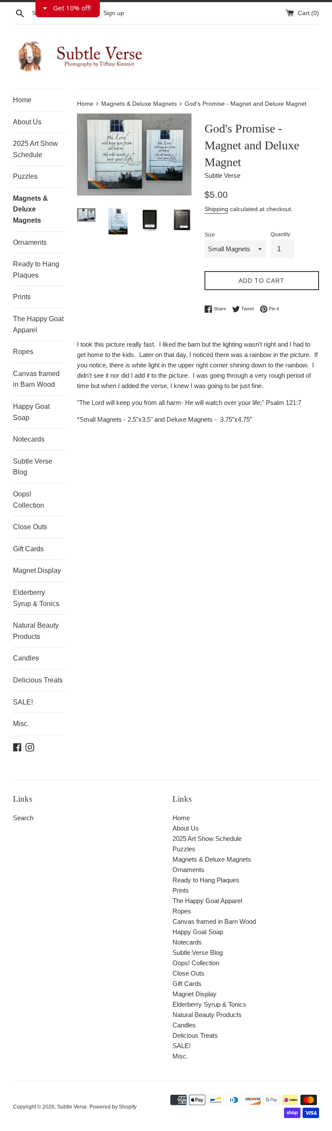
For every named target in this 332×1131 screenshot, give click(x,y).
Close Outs (30, 527)
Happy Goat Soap (31, 412)
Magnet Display (37, 570)
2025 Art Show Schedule (35, 149)
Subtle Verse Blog (32, 467)
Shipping (216, 208)
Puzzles (25, 176)
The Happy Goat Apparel (38, 324)
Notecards (29, 439)
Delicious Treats (38, 680)
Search (23, 817)
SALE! (23, 702)
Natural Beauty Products (36, 631)
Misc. (21, 723)
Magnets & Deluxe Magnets (30, 209)
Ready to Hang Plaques (36, 269)
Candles (26, 658)
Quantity (280, 234)
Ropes (23, 351)
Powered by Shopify (113, 1107)
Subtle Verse (72, 1107)
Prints (22, 296)
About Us (27, 122)
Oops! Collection (28, 499)
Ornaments (30, 242)
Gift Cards (28, 549)
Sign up (113, 13)
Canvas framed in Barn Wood (36, 379)
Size (209, 235)
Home (22, 100)
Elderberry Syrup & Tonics (36, 598)
